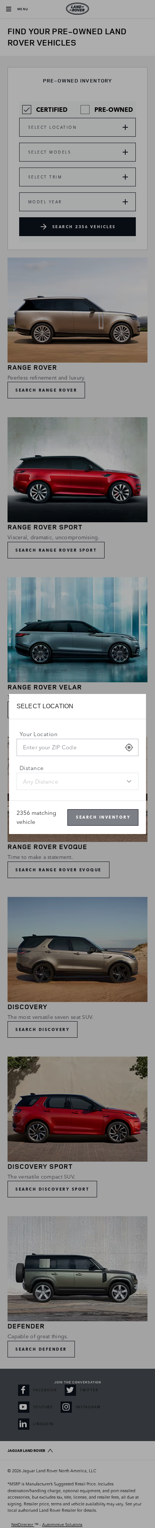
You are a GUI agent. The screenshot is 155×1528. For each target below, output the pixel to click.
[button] (129, 747)
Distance (32, 768)
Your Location (39, 734)
